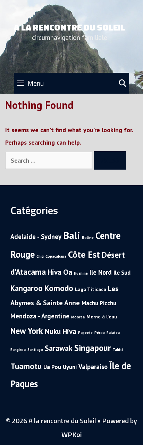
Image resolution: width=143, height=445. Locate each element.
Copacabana (55, 256)
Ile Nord (101, 272)
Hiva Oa (60, 272)
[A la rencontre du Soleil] (127, 38)
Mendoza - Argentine (39, 316)
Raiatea (113, 332)
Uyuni (70, 367)
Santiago (35, 349)
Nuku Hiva (60, 331)
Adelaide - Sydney (35, 236)
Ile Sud (122, 272)
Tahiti (117, 349)
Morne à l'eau (101, 317)
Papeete (85, 332)
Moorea (78, 317)
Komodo (58, 288)
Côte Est (84, 254)
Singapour (92, 347)
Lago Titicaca (90, 289)
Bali (71, 235)
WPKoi (71, 434)
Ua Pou (52, 367)
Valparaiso (93, 366)
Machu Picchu (99, 303)
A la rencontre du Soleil (69, 27)
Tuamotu (26, 366)
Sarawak (59, 348)
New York (26, 330)
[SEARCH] (122, 83)
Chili (40, 256)
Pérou (99, 332)
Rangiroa (18, 349)
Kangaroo (26, 288)
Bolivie (88, 237)
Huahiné (81, 273)
